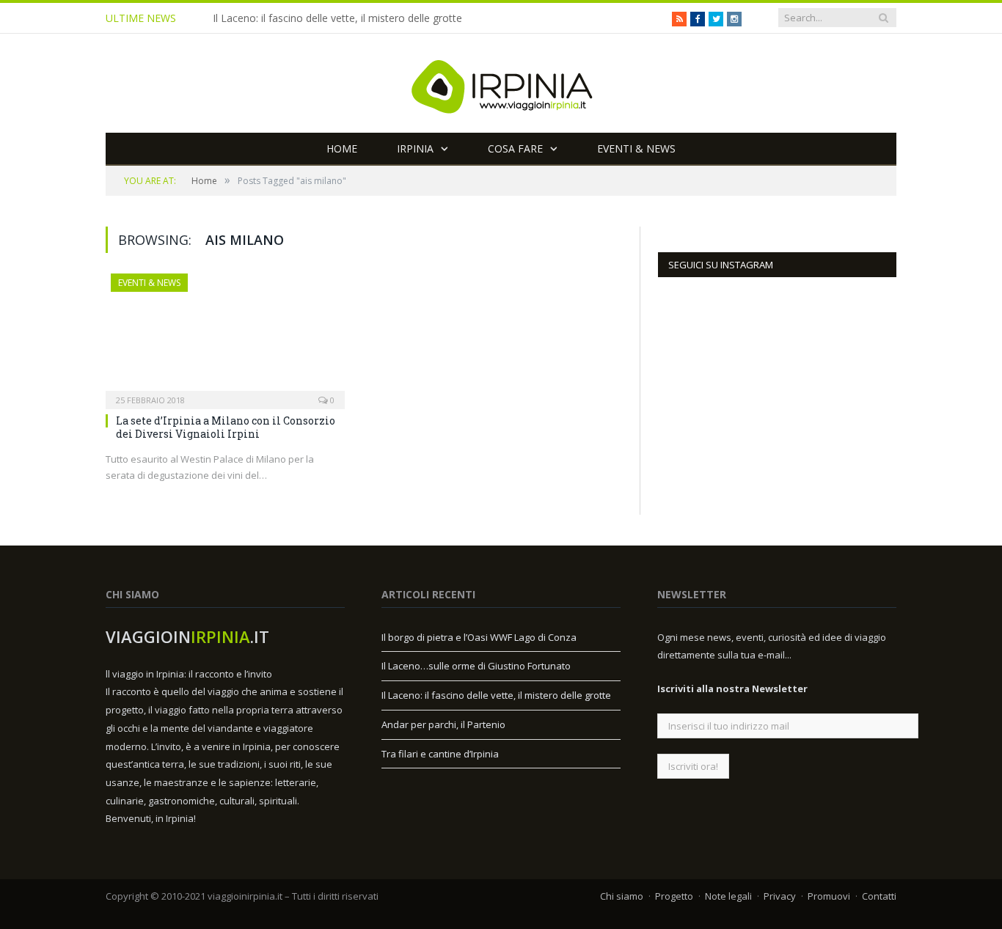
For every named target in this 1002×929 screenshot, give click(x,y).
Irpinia (415, 148)
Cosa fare (515, 148)
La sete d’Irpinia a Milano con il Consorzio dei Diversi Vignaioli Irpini (225, 427)
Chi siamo (621, 896)
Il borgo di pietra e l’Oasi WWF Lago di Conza (479, 637)
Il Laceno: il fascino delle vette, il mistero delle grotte (337, 18)
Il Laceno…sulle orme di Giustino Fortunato (476, 665)
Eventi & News (636, 148)
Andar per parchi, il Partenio (443, 724)
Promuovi (829, 896)
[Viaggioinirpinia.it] (501, 83)
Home (341, 148)
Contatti (879, 896)
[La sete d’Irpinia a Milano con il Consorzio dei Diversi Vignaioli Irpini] (225, 336)
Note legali (728, 896)
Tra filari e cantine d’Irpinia (440, 753)
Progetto (674, 896)
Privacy (780, 896)
